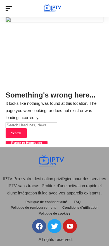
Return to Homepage (26, 142)
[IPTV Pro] (54, 8)
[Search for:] (31, 124)
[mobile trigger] (10, 8)
